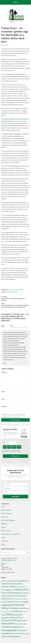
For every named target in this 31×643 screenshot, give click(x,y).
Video (3, 538)
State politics (8, 623)
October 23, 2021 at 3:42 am (18, 327)
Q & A (3, 544)
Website (4, 406)
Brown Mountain (15, 581)
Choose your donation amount (12, 451)
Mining (26, 608)
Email (3, 399)
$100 (13, 447)
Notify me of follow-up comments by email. (14, 415)
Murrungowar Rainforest (6, 611)
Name (3, 392)
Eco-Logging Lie (7, 590)
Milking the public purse (12, 608)
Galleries (4, 524)
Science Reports (6, 513)
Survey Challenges (20, 624)
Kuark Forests (18, 602)
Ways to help (5, 531)
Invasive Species (7, 602)
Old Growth (17, 611)
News (21, 290)
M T (11, 326)
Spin (24, 620)
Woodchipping (13, 636)
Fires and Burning (9, 592)
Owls (24, 611)
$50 (9, 447)
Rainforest (18, 615)
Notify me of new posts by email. (11, 417)
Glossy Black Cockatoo (22, 599)
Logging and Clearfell (12, 604)
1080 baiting (5, 581)
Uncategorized (8, 630)
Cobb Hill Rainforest (21, 587)
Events (3, 527)
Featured (4, 517)
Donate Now (15, 456)
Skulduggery (16, 620)
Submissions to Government (10, 534)
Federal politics (21, 589)
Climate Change (8, 586)
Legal (25, 601)
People (3, 615)
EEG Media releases (13, 290)
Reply (4, 363)
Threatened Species (12, 292)
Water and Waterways (19, 633)
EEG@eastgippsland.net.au (9, 560)
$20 (5, 447)
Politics (10, 614)
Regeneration (5, 618)
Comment (4, 372)
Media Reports (6, 510)
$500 (18, 447)
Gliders (13, 599)
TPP (22, 627)
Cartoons (4, 541)
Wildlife (4, 637)
